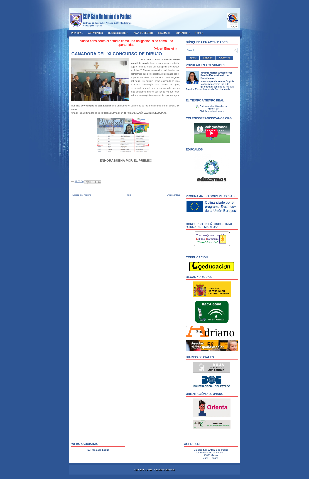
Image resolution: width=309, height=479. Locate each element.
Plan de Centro (143, 33)
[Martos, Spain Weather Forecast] (212, 109)
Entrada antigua (173, 195)
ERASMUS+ (164, 33)
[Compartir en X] (92, 182)
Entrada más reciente (81, 195)
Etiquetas (208, 58)
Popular (193, 58)
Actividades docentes (164, 469)
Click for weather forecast (212, 111)
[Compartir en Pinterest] (99, 182)
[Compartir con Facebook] (96, 182)
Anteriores (224, 58)
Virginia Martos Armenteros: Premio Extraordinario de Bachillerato (216, 75)
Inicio (129, 195)
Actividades (95, 33)
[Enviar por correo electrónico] (86, 182)
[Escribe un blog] (89, 182)
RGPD (199, 33)
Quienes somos (118, 33)
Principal (77, 33)
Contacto (183, 33)
